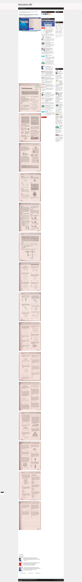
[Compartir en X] (21, 554)
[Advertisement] (30, 39)
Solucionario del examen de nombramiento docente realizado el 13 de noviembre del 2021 (50, 85)
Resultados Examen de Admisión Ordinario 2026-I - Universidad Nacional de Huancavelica (49, 49)
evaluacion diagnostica (59, 28)
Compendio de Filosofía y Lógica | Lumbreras (29, 557)
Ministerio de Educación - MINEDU (25, 4)
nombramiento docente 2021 (58, 31)
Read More (25, 560)
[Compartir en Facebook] (22, 554)
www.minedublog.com (60, 580)
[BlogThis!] (20, 554)
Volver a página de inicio (22, 8)
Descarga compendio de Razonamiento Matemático (29, 31)
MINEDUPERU (20, 580)
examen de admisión (30, 11)
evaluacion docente (58, 29)
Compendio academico (24, 11)
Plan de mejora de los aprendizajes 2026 (48, 37)
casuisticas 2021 (60, 26)
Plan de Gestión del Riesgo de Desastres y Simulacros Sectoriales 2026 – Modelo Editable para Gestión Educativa (49, 31)
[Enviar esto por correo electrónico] (19, 554)
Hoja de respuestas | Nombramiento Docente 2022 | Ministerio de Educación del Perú (49, 78)
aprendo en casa (59, 26)
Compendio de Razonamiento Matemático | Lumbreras (28, 14)
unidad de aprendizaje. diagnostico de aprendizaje (59, 37)
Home (20, 11)
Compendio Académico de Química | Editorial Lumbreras (31, 562)
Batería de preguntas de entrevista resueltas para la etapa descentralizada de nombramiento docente (49, 72)
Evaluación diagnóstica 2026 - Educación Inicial (49, 43)
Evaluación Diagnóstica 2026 (49, 60)
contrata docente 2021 (59, 27)
